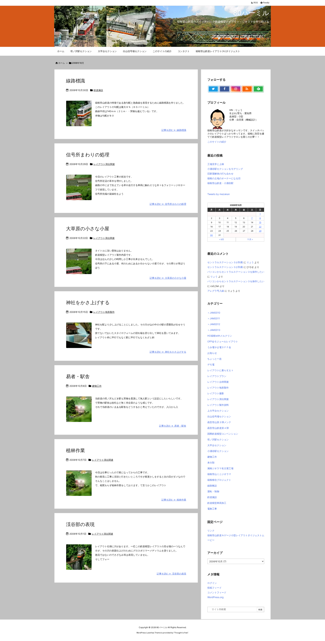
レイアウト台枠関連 (218, 381)
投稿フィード (214, 587)
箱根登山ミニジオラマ (219, 474)
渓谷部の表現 (80, 524)
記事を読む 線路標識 (173, 130)
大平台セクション (216, 445)
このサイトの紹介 (216, 141)
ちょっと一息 (214, 358)
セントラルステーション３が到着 (225, 262)
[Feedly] (258, 89)
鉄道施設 (98, 90)
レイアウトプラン (216, 376)
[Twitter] (213, 89)
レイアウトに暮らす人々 (220, 370)
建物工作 (97, 385)
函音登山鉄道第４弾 (218, 427)
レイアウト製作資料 (218, 404)
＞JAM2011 (213, 318)
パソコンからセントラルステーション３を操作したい (235, 271)
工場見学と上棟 (215, 164)
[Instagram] (236, 89)
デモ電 (210, 364)
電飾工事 (212, 508)
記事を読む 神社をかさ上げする (168, 351)
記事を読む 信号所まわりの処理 (168, 203)
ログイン (212, 582)
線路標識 (75, 81)
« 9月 (221, 239)
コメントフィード (216, 592)
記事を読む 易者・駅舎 (172, 425)
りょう (250, 262)
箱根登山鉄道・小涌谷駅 (220, 183)
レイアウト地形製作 (104, 311)
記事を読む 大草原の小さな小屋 (168, 277)
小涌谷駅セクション (218, 451)
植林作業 (75, 450)
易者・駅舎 (78, 376)
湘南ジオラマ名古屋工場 (220, 468)
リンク (210, 530)
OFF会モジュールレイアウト (222, 341)
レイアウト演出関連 (104, 164)
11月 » (250, 239)
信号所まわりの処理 (87, 155)
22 (260, 226)
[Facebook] (224, 89)
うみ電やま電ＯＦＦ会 (219, 347)
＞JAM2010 (213, 312)
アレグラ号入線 (215, 290)
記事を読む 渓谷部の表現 (171, 573)
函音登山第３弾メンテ (219, 422)
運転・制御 (213, 491)
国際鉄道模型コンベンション (222, 433)
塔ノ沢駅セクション (218, 439)
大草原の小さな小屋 (87, 228)
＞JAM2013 (213, 329)
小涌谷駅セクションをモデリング (225, 168)
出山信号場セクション (219, 416)
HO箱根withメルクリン (219, 335)
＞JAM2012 (213, 324)
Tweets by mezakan (218, 194)
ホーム (61, 63)
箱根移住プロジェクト (219, 479)
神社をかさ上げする (88, 302)
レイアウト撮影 (215, 393)
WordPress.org (215, 597)
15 (260, 222)
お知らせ (212, 353)
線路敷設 (212, 485)
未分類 (210, 462)
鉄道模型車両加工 (216, 502)
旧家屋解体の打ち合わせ (220, 173)
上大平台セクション (218, 410)
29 (260, 231)
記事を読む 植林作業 (173, 499)
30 (211, 235)
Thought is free (181, 633)
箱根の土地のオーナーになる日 (224, 178)
